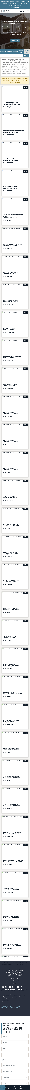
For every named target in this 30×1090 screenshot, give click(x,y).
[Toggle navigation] (27, 11)
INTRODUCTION (3, 51)
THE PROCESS (9, 51)
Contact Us (15, 40)
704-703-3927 (12, 1006)
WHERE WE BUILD (21, 51)
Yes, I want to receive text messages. (12, 1060)
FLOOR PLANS (15, 51)
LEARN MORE (15, 7)
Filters (26, 55)
